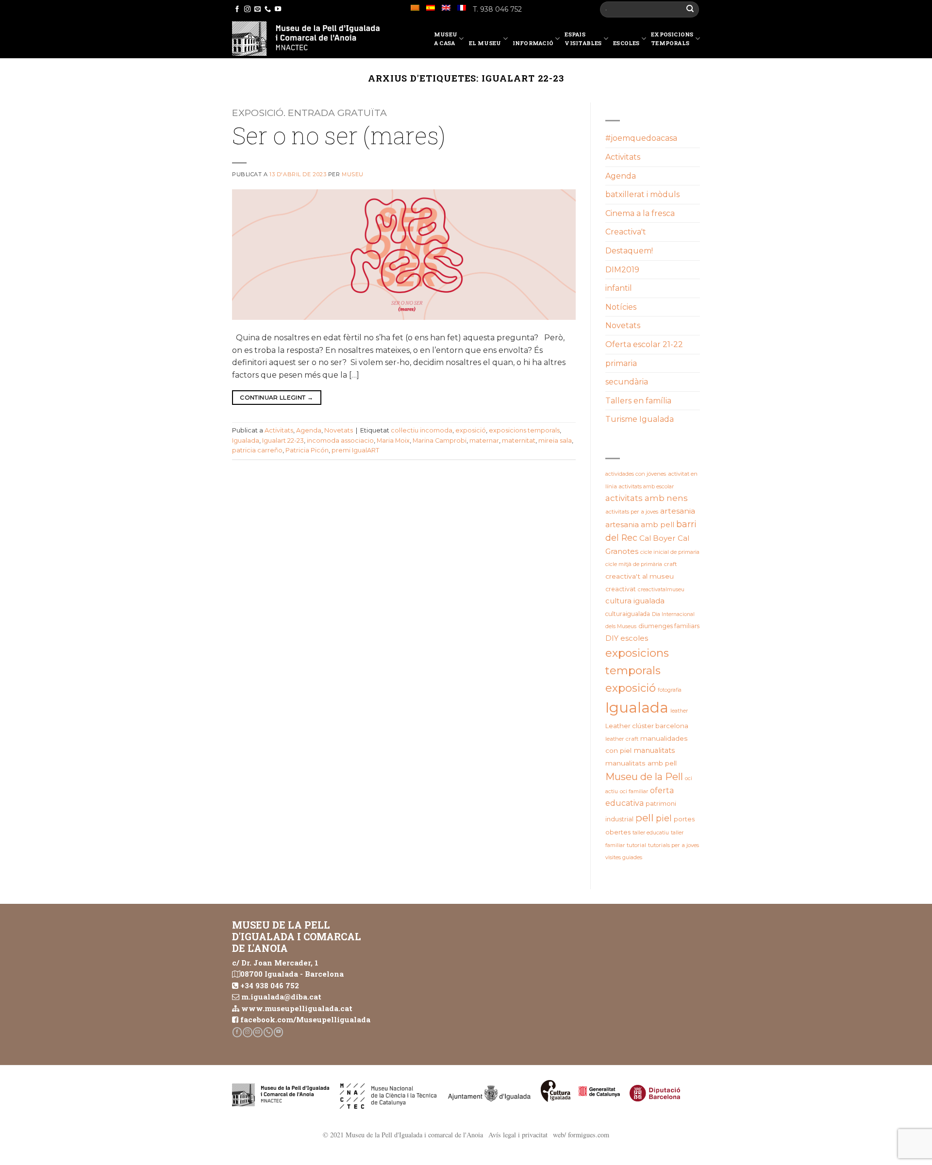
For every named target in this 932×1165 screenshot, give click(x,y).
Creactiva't (625, 231)
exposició (470, 430)
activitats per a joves (631, 511)
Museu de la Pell (644, 776)
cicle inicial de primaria (669, 552)
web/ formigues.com (581, 1134)
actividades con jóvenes (635, 473)
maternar (484, 440)
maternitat (518, 440)
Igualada (245, 440)
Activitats (279, 430)
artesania (677, 511)
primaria (621, 363)
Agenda (308, 430)
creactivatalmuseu (661, 589)
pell (644, 818)
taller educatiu (650, 832)
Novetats (338, 430)
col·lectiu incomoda (421, 430)
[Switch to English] (446, 7)
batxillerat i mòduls (642, 194)
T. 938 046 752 (497, 9)
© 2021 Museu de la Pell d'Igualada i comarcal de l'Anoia (403, 1134)
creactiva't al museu (639, 576)
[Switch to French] (461, 7)
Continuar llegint (276, 397)
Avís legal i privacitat (518, 1134)
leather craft (621, 738)
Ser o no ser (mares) (339, 135)
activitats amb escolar (646, 486)
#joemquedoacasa (641, 138)
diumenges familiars (668, 626)
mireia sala (555, 440)
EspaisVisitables (583, 39)
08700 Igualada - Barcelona (292, 974)
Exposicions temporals (672, 39)
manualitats (654, 750)
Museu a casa (445, 39)
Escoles (626, 43)
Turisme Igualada (639, 419)
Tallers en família (638, 400)
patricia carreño (257, 450)
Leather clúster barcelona (646, 726)
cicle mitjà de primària (633, 564)
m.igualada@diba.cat (281, 996)
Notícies (620, 307)
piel (664, 818)
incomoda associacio (340, 440)
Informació (533, 43)
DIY (611, 638)
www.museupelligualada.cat (296, 1008)
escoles (634, 638)
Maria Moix (393, 440)
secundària (626, 381)
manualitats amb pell (641, 763)
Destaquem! (629, 250)
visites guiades (623, 857)
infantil (618, 288)
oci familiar (634, 791)
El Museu (485, 43)
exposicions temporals (524, 430)
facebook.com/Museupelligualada (305, 1019)
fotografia (670, 690)
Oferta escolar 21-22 (644, 344)
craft (670, 564)
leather (679, 711)
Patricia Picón (307, 450)
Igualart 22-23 (283, 440)
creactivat (620, 589)
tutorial (636, 845)
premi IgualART (355, 450)
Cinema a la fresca (640, 213)
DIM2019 (622, 269)
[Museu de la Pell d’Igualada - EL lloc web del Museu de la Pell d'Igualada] (306, 38)
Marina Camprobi (439, 440)
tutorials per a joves (673, 845)
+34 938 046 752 (269, 985)
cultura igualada (635, 600)
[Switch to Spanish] (430, 7)
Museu (353, 174)
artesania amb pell (639, 524)
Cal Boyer (657, 538)
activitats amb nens (646, 498)
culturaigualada (627, 613)
